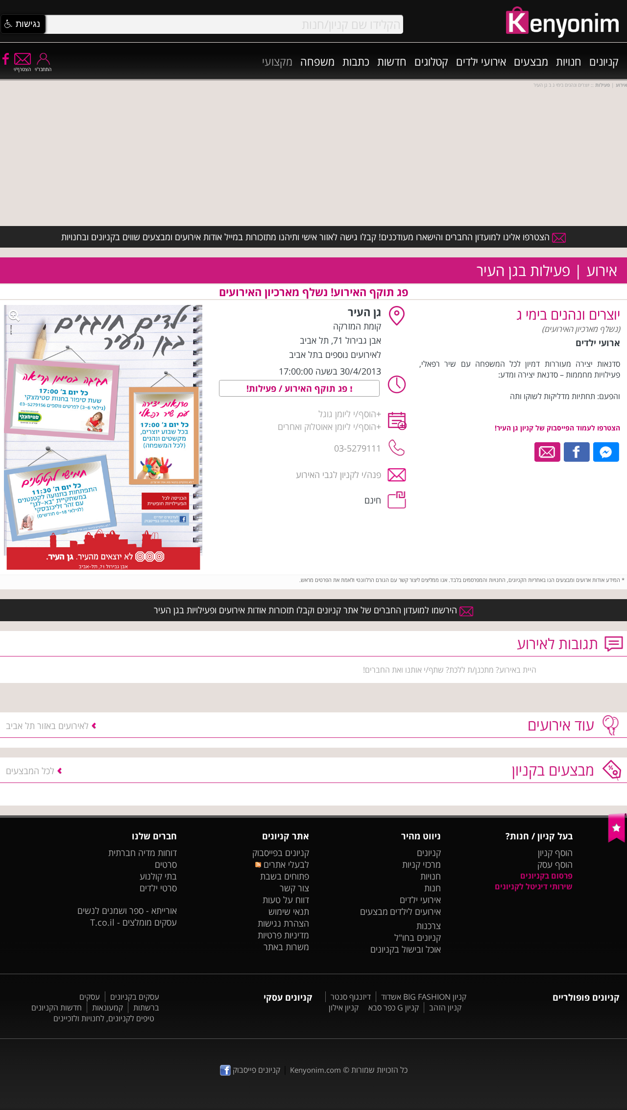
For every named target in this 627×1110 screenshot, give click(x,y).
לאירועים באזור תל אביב (47, 726)
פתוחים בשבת (284, 876)
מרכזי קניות (421, 864)
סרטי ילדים (158, 888)
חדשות (392, 61)
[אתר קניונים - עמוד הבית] (617, 840)
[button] (23, 24)
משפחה (317, 61)
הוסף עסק (555, 864)
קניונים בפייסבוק (280, 852)
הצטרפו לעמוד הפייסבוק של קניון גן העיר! (557, 427)
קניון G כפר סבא (393, 1007)
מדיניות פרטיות (283, 935)
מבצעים (531, 61)
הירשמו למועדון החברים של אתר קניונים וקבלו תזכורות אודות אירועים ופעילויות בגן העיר (306, 610)
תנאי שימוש (288, 911)
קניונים (604, 61)
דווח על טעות (286, 900)
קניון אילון (344, 1007)
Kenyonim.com (315, 1070)
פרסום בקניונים (546, 875)
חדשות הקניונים (56, 1007)
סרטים (166, 864)
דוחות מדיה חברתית (142, 852)
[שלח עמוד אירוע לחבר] (547, 451)
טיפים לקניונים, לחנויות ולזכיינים (103, 1018)
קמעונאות (107, 1007)
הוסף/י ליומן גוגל (347, 414)
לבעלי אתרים (285, 864)
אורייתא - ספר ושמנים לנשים (127, 910)
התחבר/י (43, 69)
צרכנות (428, 926)
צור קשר (294, 888)
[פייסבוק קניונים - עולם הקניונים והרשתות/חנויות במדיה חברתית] (5, 58)
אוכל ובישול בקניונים (405, 949)
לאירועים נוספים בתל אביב (335, 354)
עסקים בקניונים (134, 996)
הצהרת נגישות (283, 923)
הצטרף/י (22, 69)
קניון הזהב (445, 1007)
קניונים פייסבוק (255, 1069)
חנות (432, 888)
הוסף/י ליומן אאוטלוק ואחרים (327, 426)
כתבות (355, 61)
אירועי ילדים (481, 61)
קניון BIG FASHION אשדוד (423, 996)
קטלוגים (431, 61)
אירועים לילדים (415, 911)
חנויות (568, 61)
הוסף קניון (555, 852)
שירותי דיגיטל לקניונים (534, 886)
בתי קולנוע (158, 876)
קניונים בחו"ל (417, 937)
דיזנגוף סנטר (351, 996)
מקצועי (277, 61)
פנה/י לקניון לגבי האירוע (338, 474)
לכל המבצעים (30, 771)
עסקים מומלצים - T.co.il (133, 922)
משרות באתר (286, 947)
